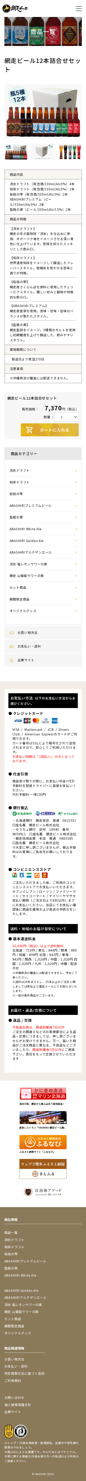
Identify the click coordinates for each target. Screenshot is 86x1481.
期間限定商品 (20, 599)
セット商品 (18, 587)
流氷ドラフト (20, 470)
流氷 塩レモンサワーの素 (29, 564)
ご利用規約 (12, 1380)
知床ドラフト (20, 482)
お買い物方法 (28, 632)
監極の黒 (16, 517)
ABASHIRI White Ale (26, 528)
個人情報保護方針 (17, 1404)
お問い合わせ (14, 1397)
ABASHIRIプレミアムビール (31, 505)
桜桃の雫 (16, 493)
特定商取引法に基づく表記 (24, 1373)
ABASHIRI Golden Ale (27, 540)
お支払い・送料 (29, 646)
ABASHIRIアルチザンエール (31, 552)
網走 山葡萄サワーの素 (27, 575)
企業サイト (26, 659)
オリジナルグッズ (23, 610)
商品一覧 (11, 1232)
